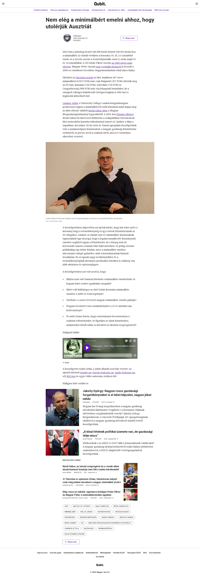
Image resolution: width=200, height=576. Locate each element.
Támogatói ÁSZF (134, 553)
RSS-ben (71, 376)
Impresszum (42, 553)
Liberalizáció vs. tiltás (116, 10)
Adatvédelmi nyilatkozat (73, 553)
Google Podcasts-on (103, 372)
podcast (77, 40)
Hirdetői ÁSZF (119, 553)
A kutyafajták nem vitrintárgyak (140, 10)
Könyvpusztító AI (98, 10)
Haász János (83, 498)
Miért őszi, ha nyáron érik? (165, 10)
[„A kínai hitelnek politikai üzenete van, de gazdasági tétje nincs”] (62, 443)
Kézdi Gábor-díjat (98, 110)
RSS (145, 553)
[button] (66, 506)
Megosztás (130, 38)
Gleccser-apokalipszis (59, 10)
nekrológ (77, 472)
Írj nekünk (100, 557)
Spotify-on (85, 372)
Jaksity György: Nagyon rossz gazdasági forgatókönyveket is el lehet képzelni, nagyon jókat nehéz (117, 395)
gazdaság (79, 485)
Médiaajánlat (105, 553)
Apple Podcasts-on (125, 372)
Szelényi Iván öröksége (80, 10)
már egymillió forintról (108, 66)
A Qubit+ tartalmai (41, 10)
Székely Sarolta (68, 485)
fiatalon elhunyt (125, 114)
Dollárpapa (77, 36)
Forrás (67, 362)
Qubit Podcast (87, 439)
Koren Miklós (67, 472)
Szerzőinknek (155, 553)
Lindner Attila (70, 103)
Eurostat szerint (84, 77)
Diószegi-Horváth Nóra (70, 498)
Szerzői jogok (55, 553)
